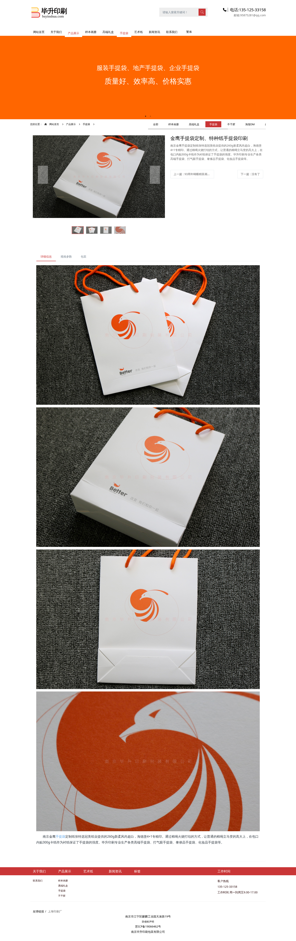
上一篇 (194, 174)
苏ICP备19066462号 (148, 926)
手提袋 (86, 124)
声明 (151, 921)
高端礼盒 (194, 124)
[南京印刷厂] (49, 12)
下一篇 (250, 174)
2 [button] (150, 116)
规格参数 (66, 256)
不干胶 (231, 124)
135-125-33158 (227, 887)
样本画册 (173, 124)
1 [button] (146, 116)
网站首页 (39, 32)
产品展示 (71, 124)
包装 (83, 256)
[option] (148, 75)
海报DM (250, 124)
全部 (155, 124)
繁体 (189, 32)
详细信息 (46, 256)
